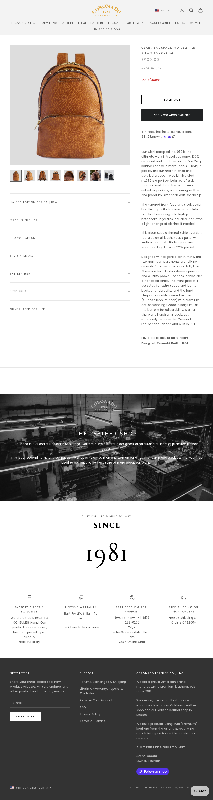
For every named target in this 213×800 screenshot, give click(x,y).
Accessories (160, 23)
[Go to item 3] (42, 176)
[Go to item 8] (109, 176)
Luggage (115, 23)
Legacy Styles (23, 23)
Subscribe (25, 716)
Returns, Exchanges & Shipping (103, 682)
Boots (180, 23)
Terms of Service (92, 721)
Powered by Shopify (187, 787)
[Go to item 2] (29, 176)
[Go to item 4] (56, 176)
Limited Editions (106, 29)
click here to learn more (81, 627)
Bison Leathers (91, 23)
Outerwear (136, 23)
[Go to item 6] (82, 176)
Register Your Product (96, 700)
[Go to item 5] (69, 176)
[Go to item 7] (96, 176)
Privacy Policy (90, 714)
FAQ (83, 707)
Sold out (172, 100)
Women (195, 23)
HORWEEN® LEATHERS (57, 23)
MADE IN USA (151, 68)
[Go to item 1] (16, 176)
